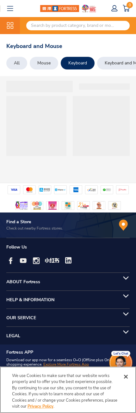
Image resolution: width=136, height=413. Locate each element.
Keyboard (77, 63)
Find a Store (18, 222)
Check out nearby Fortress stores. (34, 228)
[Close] (126, 377)
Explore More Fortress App (66, 364)
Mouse (44, 63)
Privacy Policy (40, 406)
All (17, 63)
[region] (68, 390)
